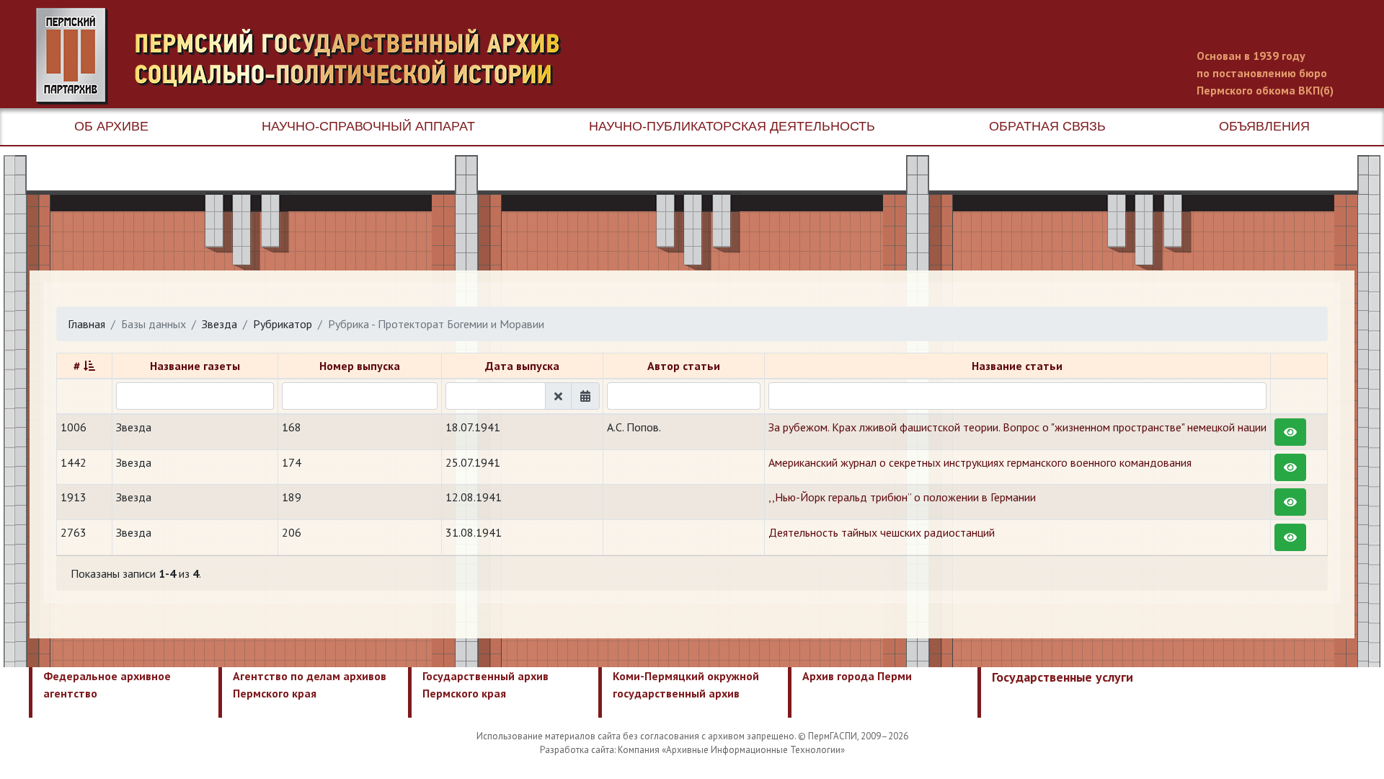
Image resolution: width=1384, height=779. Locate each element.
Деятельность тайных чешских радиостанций (881, 532)
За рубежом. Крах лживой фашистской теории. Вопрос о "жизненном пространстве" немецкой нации (1017, 427)
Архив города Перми (857, 676)
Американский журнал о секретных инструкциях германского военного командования (980, 462)
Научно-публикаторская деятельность (732, 126)
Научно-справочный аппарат (368, 126)
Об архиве (111, 126)
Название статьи (1017, 365)
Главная (86, 324)
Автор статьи (683, 365)
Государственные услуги (1062, 677)
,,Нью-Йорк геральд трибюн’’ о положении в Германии (902, 497)
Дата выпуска (522, 365)
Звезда (219, 324)
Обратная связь (1047, 126)
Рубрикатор (282, 324)
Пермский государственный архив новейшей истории (306, 56)
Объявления (1264, 126)
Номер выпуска (359, 365)
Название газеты (195, 365)
